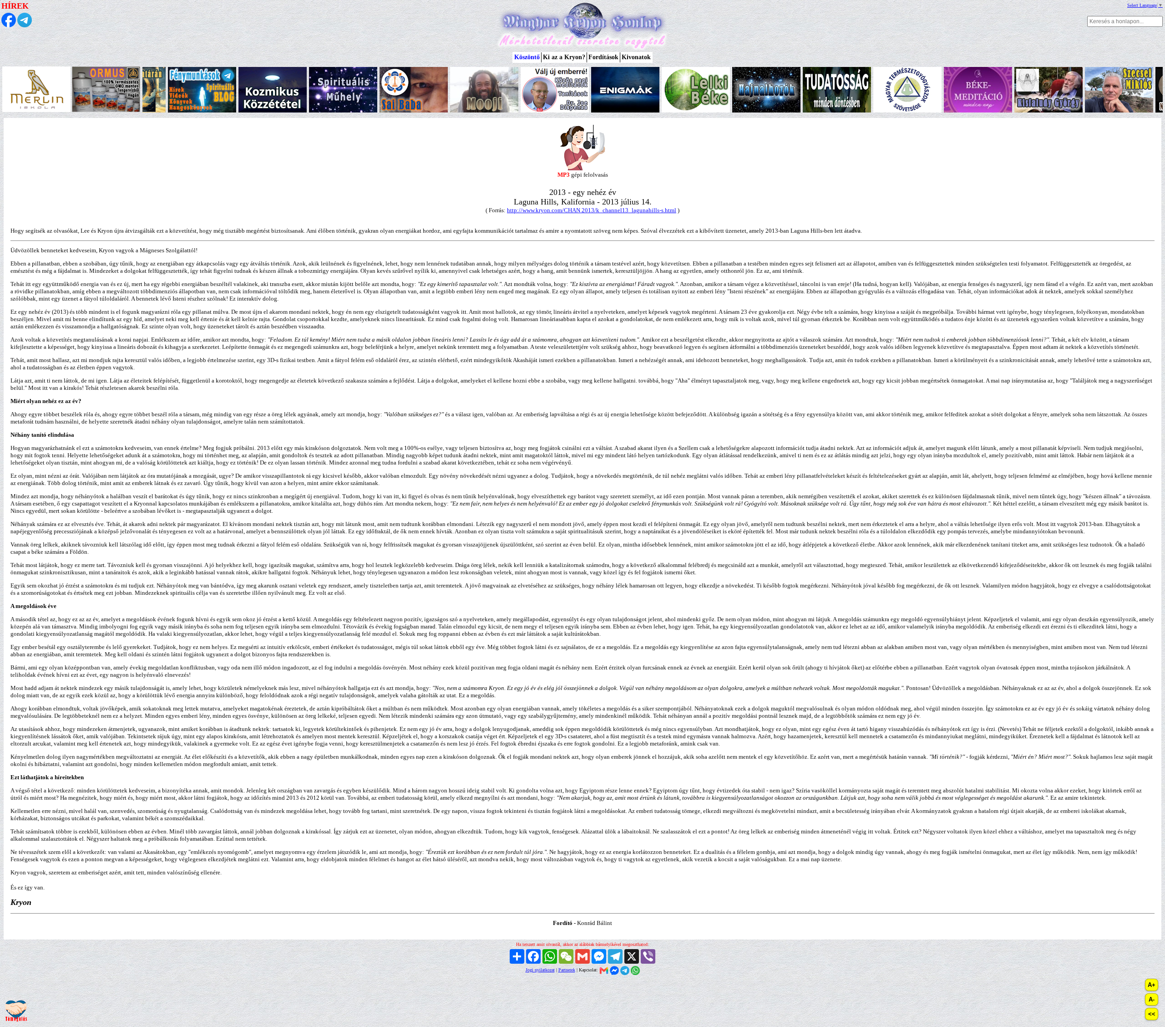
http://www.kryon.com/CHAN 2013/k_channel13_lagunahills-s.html (591, 210)
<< (1151, 1014)
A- (1152, 999)
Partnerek (566, 969)
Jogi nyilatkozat (540, 969)
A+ (1151, 984)
